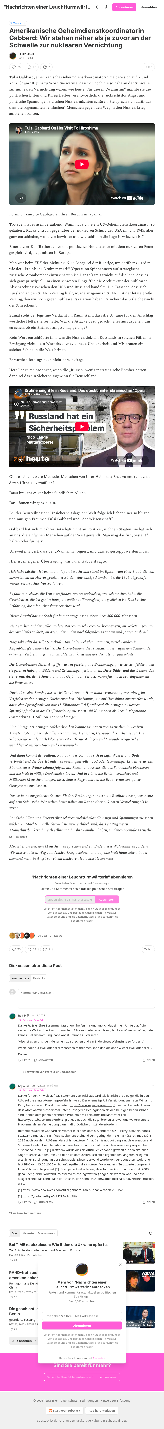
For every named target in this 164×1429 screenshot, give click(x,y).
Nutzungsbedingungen (107, 1334)
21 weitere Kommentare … (26, 1213)
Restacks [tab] (39, 978)
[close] (120, 1265)
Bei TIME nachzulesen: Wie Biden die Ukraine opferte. (58, 1244)
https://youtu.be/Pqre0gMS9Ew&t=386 (50, 1196)
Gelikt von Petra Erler (34, 1020)
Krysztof (23, 1085)
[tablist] (28, 978)
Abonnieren (124, 7)
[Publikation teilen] (107, 7)
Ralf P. (22, 1015)
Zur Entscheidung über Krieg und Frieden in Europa (44, 1250)
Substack (43, 1420)
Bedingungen (89, 1400)
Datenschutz (68, 1400)
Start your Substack (66, 1410)
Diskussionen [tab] (46, 1233)
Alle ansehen (22, 1341)
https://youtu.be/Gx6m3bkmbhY (40, 1119)
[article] (82, 1253)
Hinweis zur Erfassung (115, 1400)
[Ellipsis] (153, 1015)
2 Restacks (56, 935)
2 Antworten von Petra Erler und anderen (50, 1072)
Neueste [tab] (28, 1233)
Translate (18, 23)
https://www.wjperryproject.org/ (92, 1105)
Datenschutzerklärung (89, 1342)
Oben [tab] (15, 1233)
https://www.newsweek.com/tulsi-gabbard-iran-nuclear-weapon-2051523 (74, 1190)
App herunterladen (102, 1410)
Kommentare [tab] (20, 978)
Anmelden (149, 7)
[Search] (98, 7)
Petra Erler (26, 54)
